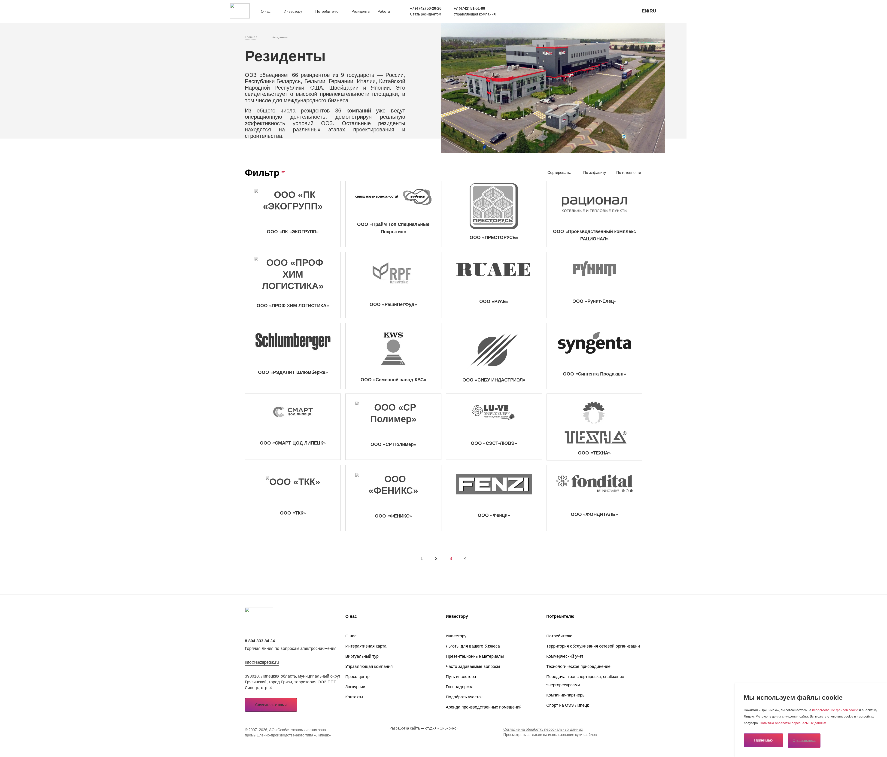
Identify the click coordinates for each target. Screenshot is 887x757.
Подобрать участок (464, 697)
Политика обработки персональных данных (793, 723)
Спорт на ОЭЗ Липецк (567, 705)
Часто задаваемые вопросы (473, 666)
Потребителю (326, 11)
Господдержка (460, 686)
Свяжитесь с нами (271, 705)
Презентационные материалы (475, 656)
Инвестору (293, 11)
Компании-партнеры (565, 695)
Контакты (354, 697)
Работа (384, 11)
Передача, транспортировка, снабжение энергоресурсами (585, 680)
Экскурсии (355, 686)
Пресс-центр (357, 676)
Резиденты (361, 11)
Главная (251, 37)
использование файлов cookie (835, 710)
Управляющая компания (369, 666)
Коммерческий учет (564, 656)
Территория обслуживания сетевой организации (593, 646)
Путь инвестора (461, 676)
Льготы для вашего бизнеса (473, 646)
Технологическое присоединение (578, 666)
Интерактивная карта (365, 646)
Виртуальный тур (362, 656)
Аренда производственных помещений (484, 707)
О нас (265, 11)
